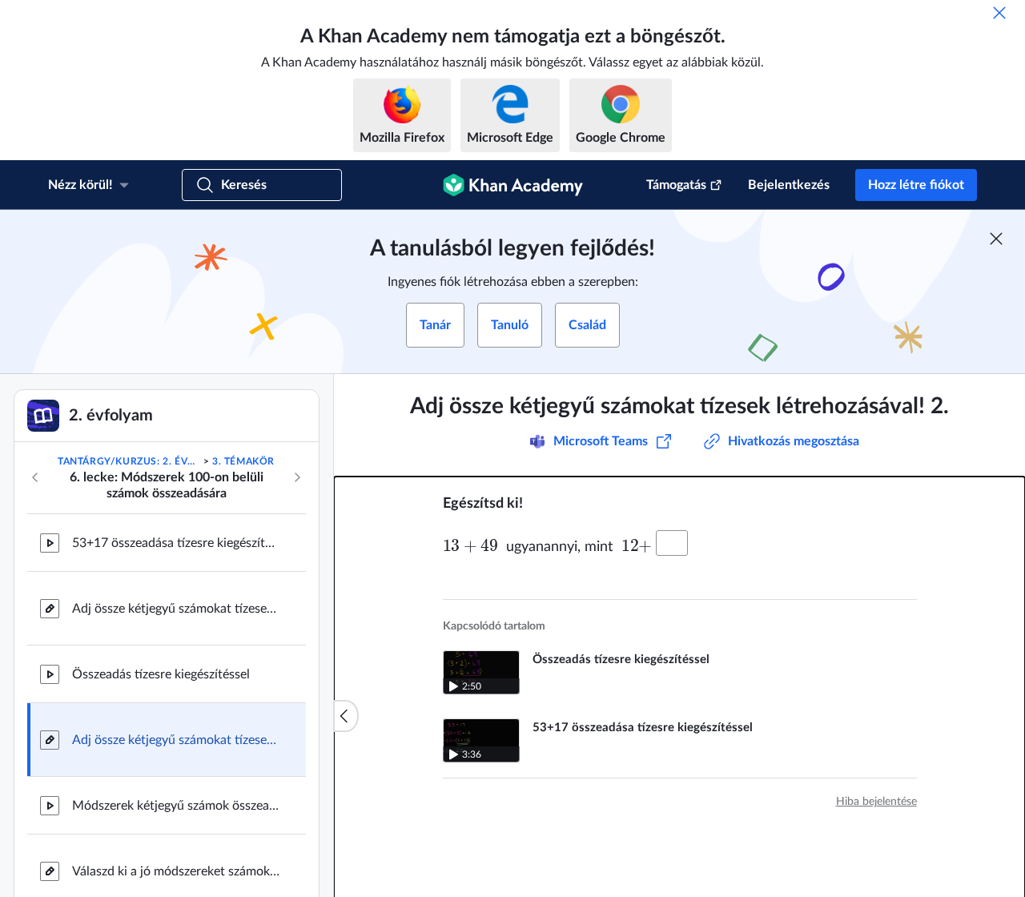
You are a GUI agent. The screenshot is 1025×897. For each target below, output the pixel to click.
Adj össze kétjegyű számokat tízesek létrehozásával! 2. (176, 740)
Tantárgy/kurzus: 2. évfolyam (129, 461)
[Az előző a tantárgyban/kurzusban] (35, 477)
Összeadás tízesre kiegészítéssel (161, 674)
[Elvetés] (999, 13)
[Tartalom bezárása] (346, 716)
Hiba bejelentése (876, 801)
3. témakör (243, 461)
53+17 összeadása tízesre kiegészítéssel (176, 543)
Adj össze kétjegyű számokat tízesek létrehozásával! (176, 608)
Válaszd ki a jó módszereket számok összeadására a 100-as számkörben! (176, 871)
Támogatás (676, 185)
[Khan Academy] (513, 185)
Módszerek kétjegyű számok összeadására (176, 805)
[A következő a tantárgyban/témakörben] (297, 477)
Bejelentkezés (789, 185)
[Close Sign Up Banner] (996, 239)
